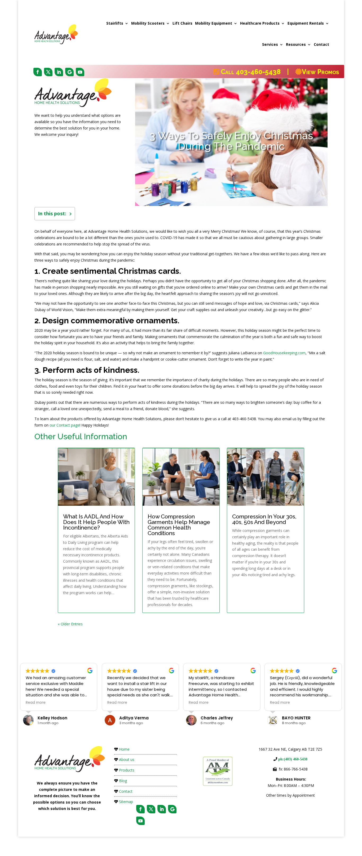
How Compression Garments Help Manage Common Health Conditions (179, 524)
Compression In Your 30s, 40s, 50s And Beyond (264, 519)
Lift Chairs (182, 23)
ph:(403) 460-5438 (292, 759)
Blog (123, 780)
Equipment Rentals (306, 23)
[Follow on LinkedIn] (59, 72)
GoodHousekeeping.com (284, 352)
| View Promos (312, 72)
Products (126, 770)
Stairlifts (114, 23)
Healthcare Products (260, 23)
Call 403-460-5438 (253, 72)
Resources (296, 44)
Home (124, 749)
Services (270, 44)
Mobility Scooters (148, 23)
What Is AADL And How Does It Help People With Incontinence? (96, 522)
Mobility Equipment (213, 23)
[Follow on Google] (69, 72)
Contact (321, 44)
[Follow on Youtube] (80, 72)
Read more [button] (36, 702)
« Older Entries (70, 623)
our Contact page (65, 425)
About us (126, 759)
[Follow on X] (48, 72)
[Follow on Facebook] (37, 72)
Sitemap (126, 801)
